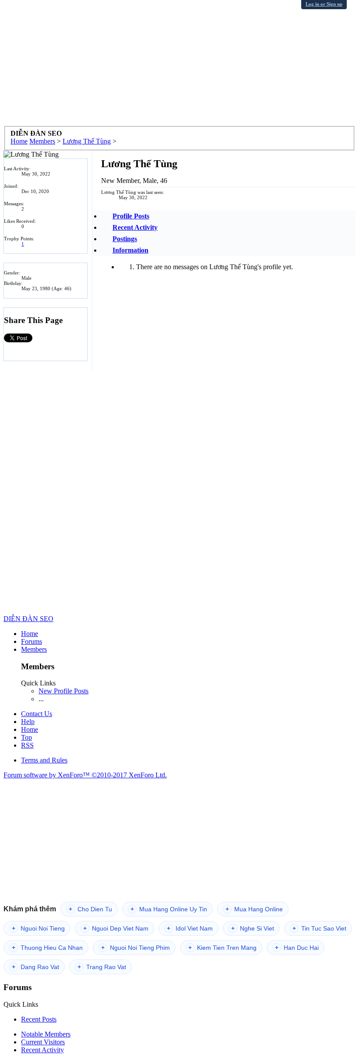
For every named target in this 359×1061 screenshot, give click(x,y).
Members (34, 649)
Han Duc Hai (297, 947)
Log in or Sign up (324, 4)
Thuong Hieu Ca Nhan (47, 947)
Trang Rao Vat (101, 966)
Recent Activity (135, 227)
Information (130, 250)
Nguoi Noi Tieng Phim (135, 947)
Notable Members (45, 1034)
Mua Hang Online (254, 909)
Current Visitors (43, 1042)
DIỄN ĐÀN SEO (28, 618)
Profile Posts (131, 216)
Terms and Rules (44, 760)
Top (26, 737)
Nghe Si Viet (252, 928)
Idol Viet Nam (190, 928)
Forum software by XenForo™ (85, 775)
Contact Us (36, 713)
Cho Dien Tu (90, 909)
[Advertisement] (179, 65)
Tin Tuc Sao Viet (319, 928)
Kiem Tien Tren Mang (222, 947)
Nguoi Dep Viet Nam (115, 928)
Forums (31, 641)
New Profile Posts (63, 691)
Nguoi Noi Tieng (38, 928)
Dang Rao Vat (35, 966)
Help (28, 721)
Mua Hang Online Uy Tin (168, 909)
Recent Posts (38, 1019)
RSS (27, 745)
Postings (125, 238)
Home (29, 633)
